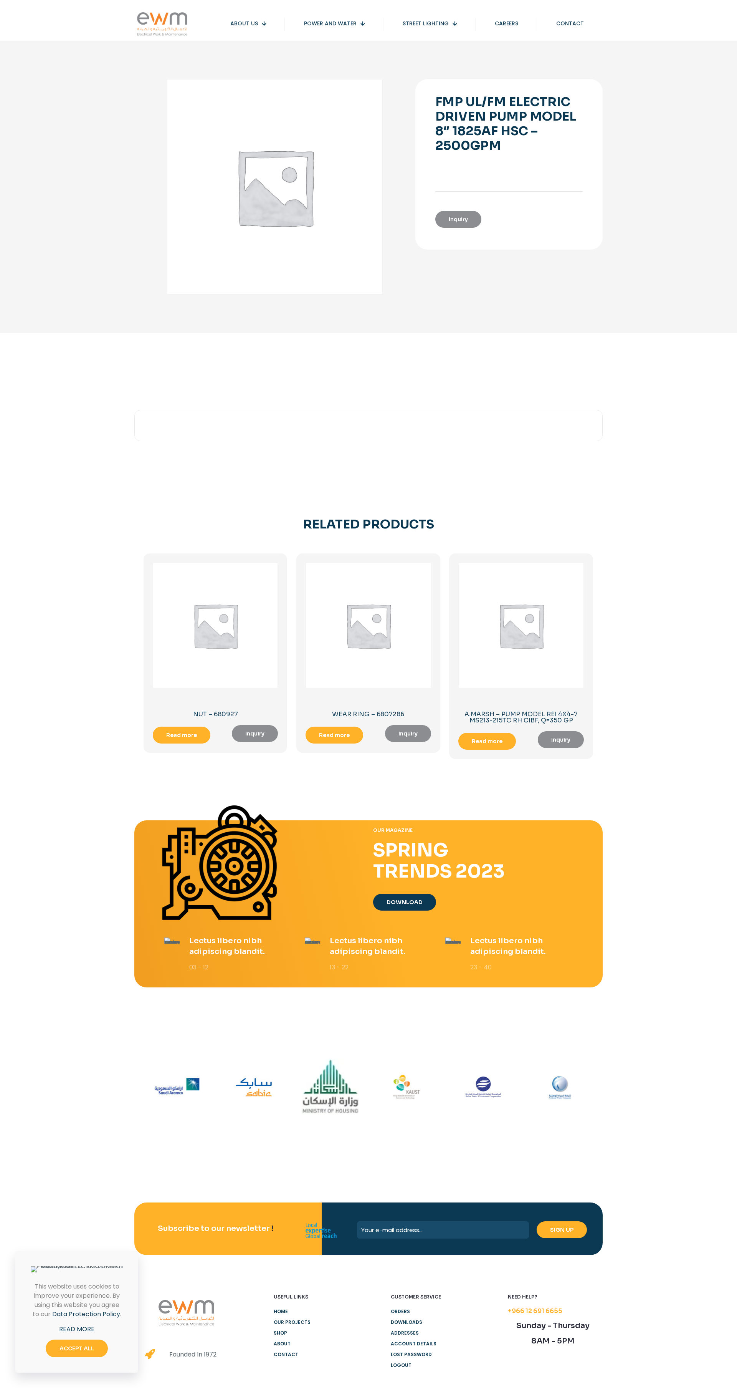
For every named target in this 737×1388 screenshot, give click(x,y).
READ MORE (76, 1329)
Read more (181, 735)
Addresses (405, 1333)
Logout (401, 1365)
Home (281, 1311)
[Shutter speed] (559, 1087)
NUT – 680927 (215, 714)
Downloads (406, 1322)
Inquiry (458, 219)
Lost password (411, 1354)
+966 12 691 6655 (535, 1311)
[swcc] (483, 1087)
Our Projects (292, 1322)
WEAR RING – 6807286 (368, 714)
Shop (280, 1333)
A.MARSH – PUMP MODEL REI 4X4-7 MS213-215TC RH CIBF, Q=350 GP (521, 717)
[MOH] (330, 1087)
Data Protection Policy (86, 1314)
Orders (400, 1311)
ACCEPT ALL (76, 1348)
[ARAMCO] (177, 1087)
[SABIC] (253, 1087)
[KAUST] (406, 1087)
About (282, 1343)
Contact (286, 1354)
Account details (413, 1343)
